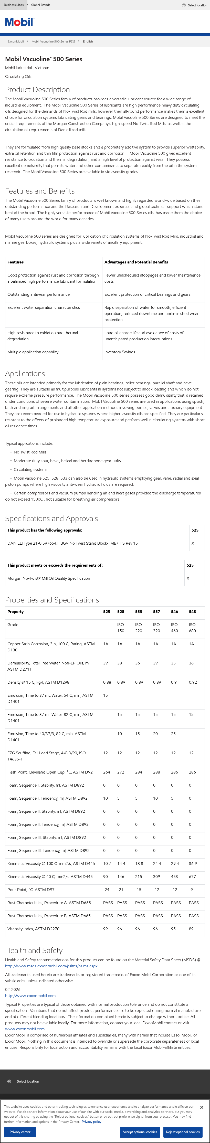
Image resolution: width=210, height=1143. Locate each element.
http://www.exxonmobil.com (30, 995)
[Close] (201, 1107)
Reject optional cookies (183, 1132)
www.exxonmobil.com (25, 1029)
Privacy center (20, 1132)
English (88, 41)
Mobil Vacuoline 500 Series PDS (53, 41)
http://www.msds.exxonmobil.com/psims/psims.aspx (51, 966)
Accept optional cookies (140, 1132)
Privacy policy (91, 1121)
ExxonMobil (16, 41)
